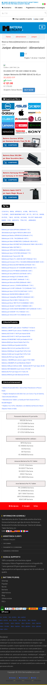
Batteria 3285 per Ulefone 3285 (12, 366)
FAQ (34, 678)
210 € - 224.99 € (36, 626)
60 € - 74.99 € (13, 620)
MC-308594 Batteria (25, 477)
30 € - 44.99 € (22, 617)
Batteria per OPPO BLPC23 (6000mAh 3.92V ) (16, 250)
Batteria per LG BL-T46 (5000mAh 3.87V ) (15, 238)
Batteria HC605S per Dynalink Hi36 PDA (14, 345)
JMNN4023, (32, 220)
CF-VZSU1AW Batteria (26, 432)
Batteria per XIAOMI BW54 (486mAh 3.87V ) (16, 294)
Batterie (5, 590)
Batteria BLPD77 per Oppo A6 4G (34, 366)
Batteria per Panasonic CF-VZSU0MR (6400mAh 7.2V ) (19, 268)
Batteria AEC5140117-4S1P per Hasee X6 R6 (16, 333)
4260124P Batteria (26, 499)
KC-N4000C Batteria (26, 446)
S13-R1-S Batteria (26, 465)
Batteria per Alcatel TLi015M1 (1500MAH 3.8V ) (17, 306)
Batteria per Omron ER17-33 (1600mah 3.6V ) (16, 315)
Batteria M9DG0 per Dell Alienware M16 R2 (15, 375)
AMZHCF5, (15, 220)
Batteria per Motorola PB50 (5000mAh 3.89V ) (16, 282)
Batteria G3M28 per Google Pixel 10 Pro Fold (16, 351)
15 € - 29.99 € (12, 617)
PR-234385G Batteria (26, 488)
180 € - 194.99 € (15, 626)
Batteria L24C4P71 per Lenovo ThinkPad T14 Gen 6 (18, 328)
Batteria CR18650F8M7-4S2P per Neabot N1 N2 (17, 339)
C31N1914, (5, 211)
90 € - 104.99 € (32, 620)
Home (8, 37)
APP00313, (18, 211)
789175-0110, (33, 211)
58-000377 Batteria (26, 468)
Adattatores (6, 593)
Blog (3, 595)
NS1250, (17, 217)
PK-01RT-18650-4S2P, (35, 217)
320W (3, 45)
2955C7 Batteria (26, 474)
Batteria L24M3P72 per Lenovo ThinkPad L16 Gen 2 (18, 330)
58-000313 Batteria (26, 471)
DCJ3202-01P (9, 77)
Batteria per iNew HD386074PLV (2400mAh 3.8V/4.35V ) (20, 241)
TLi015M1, (5, 214)
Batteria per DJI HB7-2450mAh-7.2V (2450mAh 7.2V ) (19, 288)
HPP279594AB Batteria (25, 497)
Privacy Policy (9, 539)
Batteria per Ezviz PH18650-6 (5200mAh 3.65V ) (17, 271)
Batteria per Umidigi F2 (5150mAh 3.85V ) (15, 276)
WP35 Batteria (26, 443)
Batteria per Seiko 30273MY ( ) (11, 247)
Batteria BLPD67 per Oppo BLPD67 (13, 357)
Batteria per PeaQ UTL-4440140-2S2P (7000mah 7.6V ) (19, 259)
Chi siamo (19, 7)
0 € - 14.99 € (3, 617)
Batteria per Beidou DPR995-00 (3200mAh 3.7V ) (17, 235)
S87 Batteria (25, 452)
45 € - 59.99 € (4, 620)
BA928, (42, 214)
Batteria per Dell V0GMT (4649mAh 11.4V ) (15, 279)
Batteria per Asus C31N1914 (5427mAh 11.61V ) (17, 291)
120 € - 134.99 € (15, 623)
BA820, (4, 220)
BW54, (12, 211)
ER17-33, (35, 214)
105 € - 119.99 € (4, 623)
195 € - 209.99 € (25, 626)
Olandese (37, 680)
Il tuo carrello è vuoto (23, 19)
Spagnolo (9, 680)
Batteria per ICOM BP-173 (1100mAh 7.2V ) (15, 312)
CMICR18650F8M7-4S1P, (18, 214)
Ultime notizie (7, 598)
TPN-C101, (23, 220)
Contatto (7, 7)
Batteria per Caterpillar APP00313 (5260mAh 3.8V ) (18, 297)
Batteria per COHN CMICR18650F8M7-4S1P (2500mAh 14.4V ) (21, 309)
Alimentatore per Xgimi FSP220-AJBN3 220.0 (16, 232)
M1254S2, (24, 217)
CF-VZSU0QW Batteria (26, 429)
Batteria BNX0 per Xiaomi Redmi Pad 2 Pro (15, 342)
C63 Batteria (25, 449)
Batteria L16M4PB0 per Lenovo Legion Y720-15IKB (18, 360)
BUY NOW (28, 90)
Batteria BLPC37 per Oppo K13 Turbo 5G (15, 372)
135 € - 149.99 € (25, 623)
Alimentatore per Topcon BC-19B (12, 256)
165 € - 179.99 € (4, 626)
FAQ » (4, 601)
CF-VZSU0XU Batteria (26, 426)
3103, (9, 220)
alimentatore (21, 37)
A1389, (25, 211)
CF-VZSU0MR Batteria (26, 423)
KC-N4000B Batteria (26, 455)
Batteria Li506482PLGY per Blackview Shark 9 (16, 363)
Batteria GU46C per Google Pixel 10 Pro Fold (16, 354)
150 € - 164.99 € (36, 623)
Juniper (34, 37)
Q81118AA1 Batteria (25, 494)
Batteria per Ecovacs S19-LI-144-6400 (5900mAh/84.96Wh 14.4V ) (23, 262)
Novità (4, 587)
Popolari (5, 584)
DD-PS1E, (5, 217)
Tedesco (28, 680)
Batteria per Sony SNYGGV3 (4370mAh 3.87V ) (16, 273)
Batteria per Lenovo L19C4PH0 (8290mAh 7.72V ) (17, 285)
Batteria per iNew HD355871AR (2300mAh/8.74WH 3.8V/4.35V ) (22, 244)
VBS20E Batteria (26, 420)
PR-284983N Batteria (26, 491)
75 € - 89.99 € (22, 620)
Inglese (18, 680)
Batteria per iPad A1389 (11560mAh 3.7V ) (15, 300)
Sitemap (5, 581)
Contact (24, 678)
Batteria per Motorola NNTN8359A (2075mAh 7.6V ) (18, 265)
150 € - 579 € (3, 629)
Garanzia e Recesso (11, 551)
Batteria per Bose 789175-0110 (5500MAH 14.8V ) (18, 303)
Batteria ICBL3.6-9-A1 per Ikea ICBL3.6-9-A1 (16, 348)
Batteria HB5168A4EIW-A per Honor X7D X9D (16, 369)
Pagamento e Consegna (35, 7)
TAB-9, (11, 217)
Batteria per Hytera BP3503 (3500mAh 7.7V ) (16, 229)
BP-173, (29, 214)
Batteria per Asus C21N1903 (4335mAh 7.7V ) (16, 253)
